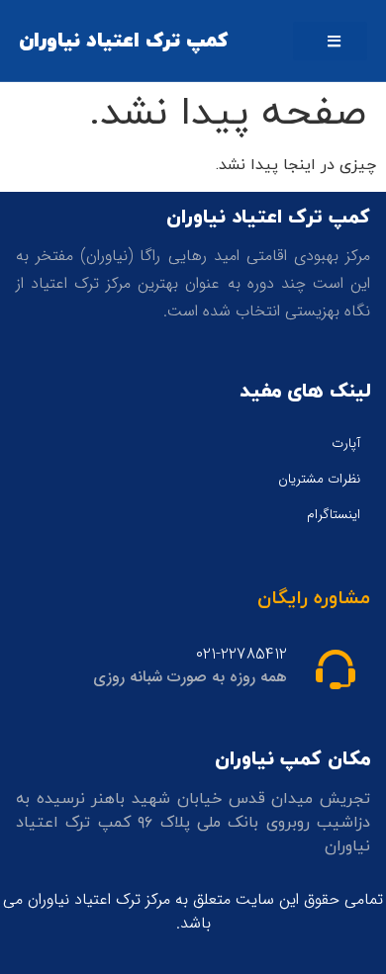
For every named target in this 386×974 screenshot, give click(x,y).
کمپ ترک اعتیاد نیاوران (124, 40)
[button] (330, 41)
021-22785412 (241, 654)
